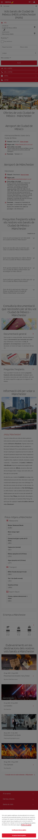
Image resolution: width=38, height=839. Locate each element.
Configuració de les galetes (19, 830)
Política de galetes (26, 825)
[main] (19, 824)
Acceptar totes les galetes (19, 835)
